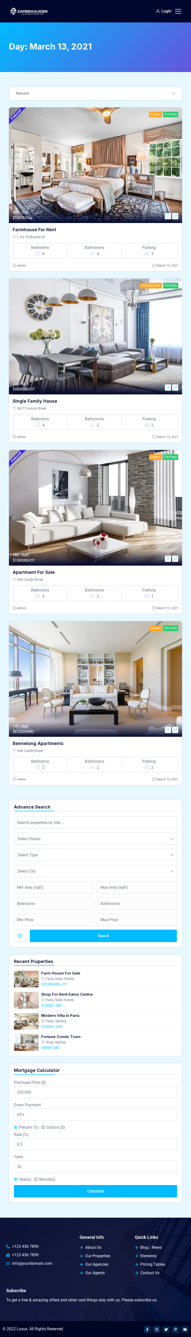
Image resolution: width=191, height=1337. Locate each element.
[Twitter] (166, 1329)
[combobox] (95, 93)
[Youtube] (185, 1329)
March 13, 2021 (167, 265)
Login (166, 11)
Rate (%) (21, 1134)
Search (103, 936)
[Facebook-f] (147, 1329)
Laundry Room (151, 285)
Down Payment (27, 1105)
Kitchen (155, 114)
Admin (21, 265)
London (155, 457)
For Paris (171, 114)
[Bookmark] (168, 216)
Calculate (95, 1191)
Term (18, 1157)
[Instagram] (156, 1329)
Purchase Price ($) (30, 1082)
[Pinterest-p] (175, 1329)
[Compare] (175, 216)
